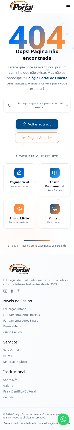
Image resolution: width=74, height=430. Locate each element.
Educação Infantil (15, 309)
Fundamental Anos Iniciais (21, 315)
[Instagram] (5, 291)
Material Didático (15, 362)
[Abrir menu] (68, 6)
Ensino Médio (12, 326)
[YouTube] (18, 291)
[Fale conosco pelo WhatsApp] (63, 419)
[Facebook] (12, 291)
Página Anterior (40, 137)
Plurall (7, 356)
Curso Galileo (12, 332)
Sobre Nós (10, 380)
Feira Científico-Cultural (19, 391)
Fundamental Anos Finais (20, 320)
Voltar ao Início (40, 124)
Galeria (8, 386)
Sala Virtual (11, 350)
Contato (8, 397)
